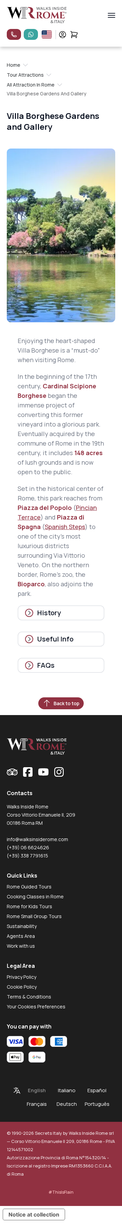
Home (13, 65)
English (37, 1090)
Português (97, 1104)
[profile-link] (62, 34)
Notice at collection (33, 1214)
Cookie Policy (22, 987)
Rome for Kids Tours (29, 906)
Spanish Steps (65, 527)
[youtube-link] (43, 772)
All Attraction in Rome (31, 84)
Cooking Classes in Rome (35, 896)
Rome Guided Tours (29, 886)
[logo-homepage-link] (37, 15)
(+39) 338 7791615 (27, 855)
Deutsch (67, 1104)
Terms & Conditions (29, 996)
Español (96, 1090)
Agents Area (21, 936)
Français (37, 1104)
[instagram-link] (59, 772)
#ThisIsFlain (61, 1192)
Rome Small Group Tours (34, 916)
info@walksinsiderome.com (37, 839)
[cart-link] (74, 34)
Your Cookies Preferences (36, 1006)
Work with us (21, 946)
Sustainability (22, 926)
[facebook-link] (27, 772)
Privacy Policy (21, 977)
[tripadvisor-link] (12, 772)
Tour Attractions (25, 75)
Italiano (67, 1090)
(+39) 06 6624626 (28, 847)
